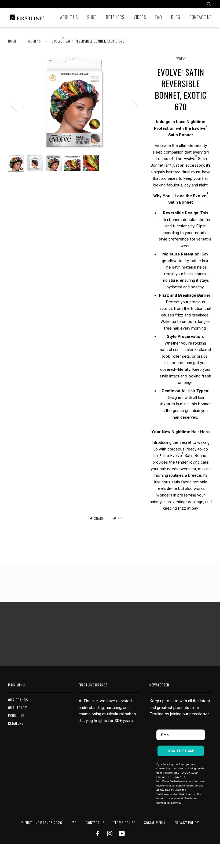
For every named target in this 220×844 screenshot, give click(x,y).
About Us (69, 17)
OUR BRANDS (18, 699)
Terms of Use (124, 822)
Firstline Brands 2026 (41, 822)
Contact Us (200, 17)
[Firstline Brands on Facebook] (98, 834)
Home (12, 41)
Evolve (180, 58)
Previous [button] (17, 105)
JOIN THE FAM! (181, 751)
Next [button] (131, 105)
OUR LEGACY (17, 707)
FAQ (158, 17)
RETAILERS (15, 723)
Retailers (115, 17)
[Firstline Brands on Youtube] (122, 834)
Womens (34, 41)
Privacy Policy (186, 822)
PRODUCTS (16, 715)
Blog (175, 17)
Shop (92, 17)
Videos (140, 17)
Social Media (154, 822)
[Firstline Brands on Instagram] (110, 834)
